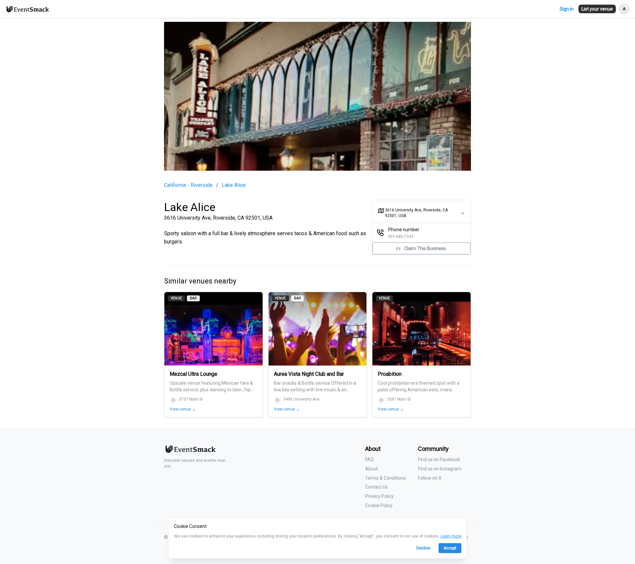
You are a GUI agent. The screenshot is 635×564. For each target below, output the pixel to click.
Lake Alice (234, 185)
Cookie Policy (379, 505)
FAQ (369, 459)
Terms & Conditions (385, 478)
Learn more (451, 536)
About (371, 468)
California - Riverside (188, 185)
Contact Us (376, 487)
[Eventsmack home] (190, 452)
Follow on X (430, 478)
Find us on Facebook (439, 459)
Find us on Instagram (439, 468)
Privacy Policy (379, 496)
